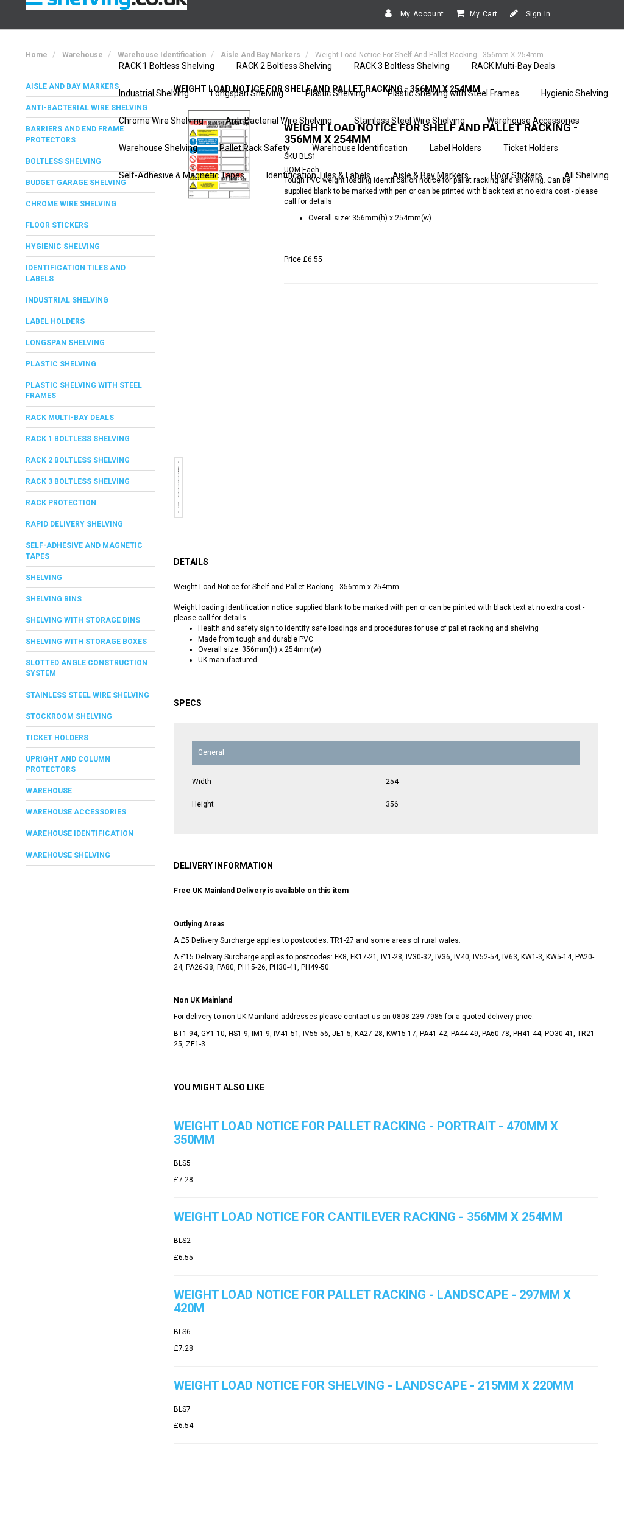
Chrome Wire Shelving (161, 120)
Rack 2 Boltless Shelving (78, 460)
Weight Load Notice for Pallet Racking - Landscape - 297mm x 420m (372, 1301)
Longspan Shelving (247, 93)
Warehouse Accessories (533, 120)
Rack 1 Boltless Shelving (78, 439)
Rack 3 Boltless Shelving (78, 481)
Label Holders (455, 148)
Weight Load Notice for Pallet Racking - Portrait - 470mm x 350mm (366, 1133)
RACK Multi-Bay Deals (513, 66)
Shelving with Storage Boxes (86, 641)
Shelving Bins (54, 599)
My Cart (484, 14)
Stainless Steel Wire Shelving (409, 120)
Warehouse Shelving (158, 148)
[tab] (90, 204)
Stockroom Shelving (69, 716)
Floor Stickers (516, 175)
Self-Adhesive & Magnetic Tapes (181, 175)
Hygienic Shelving (574, 93)
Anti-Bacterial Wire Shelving (278, 120)
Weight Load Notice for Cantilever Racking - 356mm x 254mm (368, 1217)
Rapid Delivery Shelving (74, 524)
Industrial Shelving (154, 93)
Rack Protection (61, 503)
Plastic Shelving (335, 93)
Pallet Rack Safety (254, 148)
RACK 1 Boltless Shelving (166, 66)
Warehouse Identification (360, 148)
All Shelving (586, 175)
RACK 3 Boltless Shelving (402, 66)
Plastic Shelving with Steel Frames (453, 93)
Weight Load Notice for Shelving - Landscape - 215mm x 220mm (373, 1385)
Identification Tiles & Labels (318, 175)
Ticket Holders (530, 148)
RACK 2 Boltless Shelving (284, 66)
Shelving (44, 577)
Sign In (537, 14)
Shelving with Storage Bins (83, 620)
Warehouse (49, 790)
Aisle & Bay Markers (430, 175)
